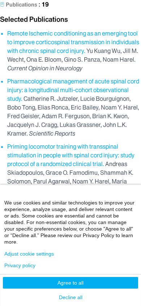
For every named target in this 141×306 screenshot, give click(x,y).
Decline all (70, 297)
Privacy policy (19, 265)
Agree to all (70, 283)
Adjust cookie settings (29, 254)
